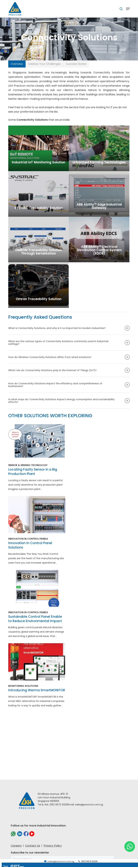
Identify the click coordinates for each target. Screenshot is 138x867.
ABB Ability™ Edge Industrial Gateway (99, 206)
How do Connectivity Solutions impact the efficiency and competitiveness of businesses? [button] (55, 385)
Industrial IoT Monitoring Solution (38, 162)
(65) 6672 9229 (89, 861)
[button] (17, 64)
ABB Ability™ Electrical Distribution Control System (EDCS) (99, 250)
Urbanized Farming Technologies (99, 162)
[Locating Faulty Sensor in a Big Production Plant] (36, 457)
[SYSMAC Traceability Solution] (38, 194)
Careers (16, 846)
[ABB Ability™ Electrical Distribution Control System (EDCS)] (99, 239)
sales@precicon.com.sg (60, 861)
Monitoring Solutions (23, 686)
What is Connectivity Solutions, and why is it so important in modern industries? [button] (57, 328)
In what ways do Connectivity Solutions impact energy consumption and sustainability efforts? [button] (61, 401)
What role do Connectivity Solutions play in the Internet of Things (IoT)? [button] (52, 370)
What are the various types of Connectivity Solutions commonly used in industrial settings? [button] (58, 343)
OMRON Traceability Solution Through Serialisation (38, 251)
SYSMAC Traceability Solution (38, 208)
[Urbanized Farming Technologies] (99, 148)
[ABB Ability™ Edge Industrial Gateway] (99, 194)
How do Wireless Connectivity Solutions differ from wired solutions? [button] (49, 357)
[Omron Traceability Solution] (38, 285)
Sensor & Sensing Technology (27, 465)
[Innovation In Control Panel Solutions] (36, 530)
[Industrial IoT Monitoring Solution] (38, 148)
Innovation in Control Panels (28, 538)
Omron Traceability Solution (38, 299)
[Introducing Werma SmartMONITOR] (36, 675)
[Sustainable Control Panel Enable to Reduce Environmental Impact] (36, 604)
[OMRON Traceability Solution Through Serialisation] (38, 239)
